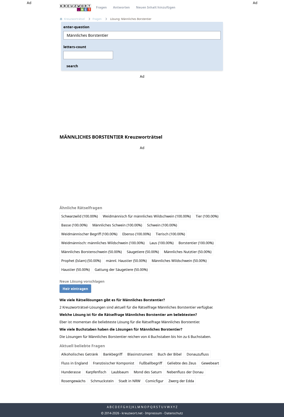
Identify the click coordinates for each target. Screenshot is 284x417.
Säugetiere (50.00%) (143, 251)
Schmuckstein (102, 381)
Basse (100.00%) (74, 225)
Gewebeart (210, 363)
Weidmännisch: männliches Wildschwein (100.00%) (103, 242)
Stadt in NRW (129, 381)
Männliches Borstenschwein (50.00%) (91, 251)
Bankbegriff (112, 354)
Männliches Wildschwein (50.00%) (179, 260)
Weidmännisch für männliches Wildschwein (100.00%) (147, 216)
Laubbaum (120, 372)
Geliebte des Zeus (181, 363)
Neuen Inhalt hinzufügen (155, 7)
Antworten (121, 7)
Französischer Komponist (113, 363)
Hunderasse (71, 372)
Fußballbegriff (150, 363)
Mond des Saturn (148, 372)
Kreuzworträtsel (74, 19)
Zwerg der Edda (181, 381)
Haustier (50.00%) (75, 269)
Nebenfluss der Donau (185, 372)
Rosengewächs (73, 381)
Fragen (101, 7)
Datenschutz (173, 413)
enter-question (76, 27)
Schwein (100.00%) (162, 225)
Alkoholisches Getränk (79, 354)
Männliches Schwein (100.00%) (117, 225)
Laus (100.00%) (161, 242)
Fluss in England (74, 363)
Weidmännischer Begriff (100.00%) (89, 234)
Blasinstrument (140, 354)
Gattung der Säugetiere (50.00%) (121, 269)
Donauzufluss (198, 354)
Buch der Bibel (170, 354)
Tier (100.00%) (207, 216)
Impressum (153, 413)
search (72, 66)
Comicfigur (154, 381)
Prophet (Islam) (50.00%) (81, 260)
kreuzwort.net (132, 413)
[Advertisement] (29, 63)
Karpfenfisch (96, 372)
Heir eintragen (75, 288)
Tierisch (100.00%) (170, 234)
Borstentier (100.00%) (196, 242)
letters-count (74, 46)
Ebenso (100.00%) (136, 234)
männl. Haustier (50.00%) (126, 260)
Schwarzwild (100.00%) (79, 216)
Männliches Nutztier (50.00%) (187, 251)
